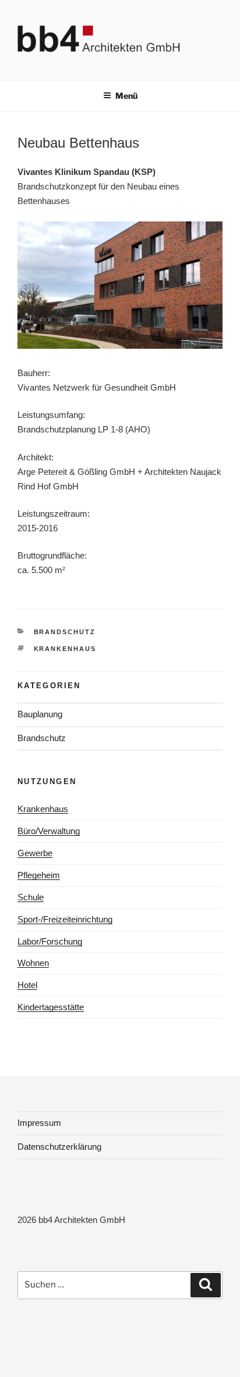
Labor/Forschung (49, 941)
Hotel (27, 985)
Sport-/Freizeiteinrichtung (64, 919)
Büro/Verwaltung (48, 831)
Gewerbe (34, 853)
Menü (126, 96)
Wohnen (33, 963)
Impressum (39, 1123)
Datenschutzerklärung (59, 1146)
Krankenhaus (65, 648)
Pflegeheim (38, 875)
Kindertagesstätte (50, 1007)
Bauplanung (39, 714)
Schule (30, 897)
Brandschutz (65, 631)
